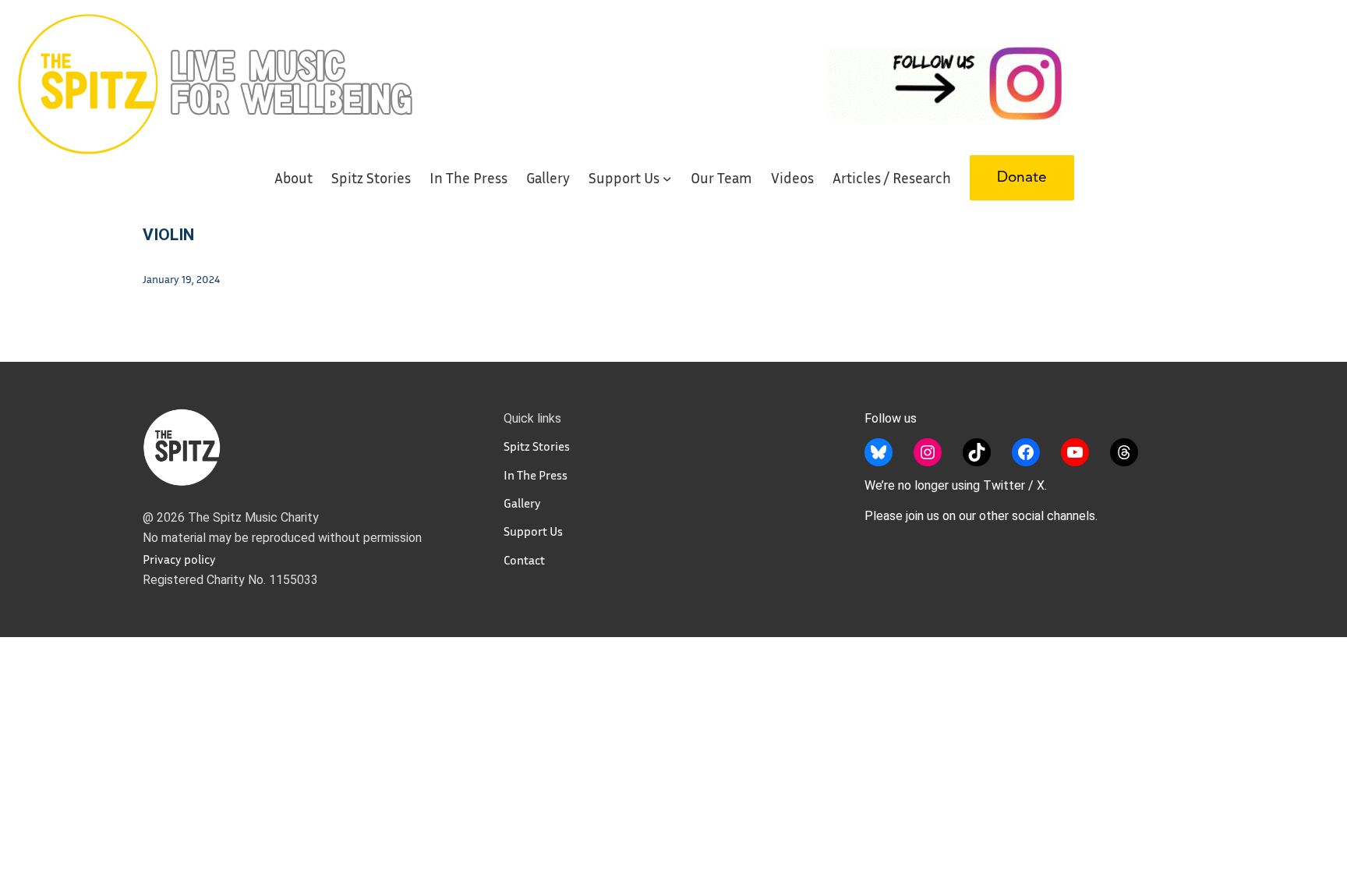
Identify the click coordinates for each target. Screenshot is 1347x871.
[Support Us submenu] (667, 177)
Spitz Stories (537, 446)
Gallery (522, 503)
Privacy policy (179, 559)
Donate (1022, 178)
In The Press (535, 475)
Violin (168, 234)
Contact (524, 560)
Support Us (533, 531)
